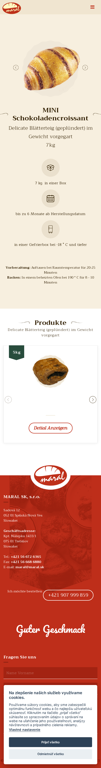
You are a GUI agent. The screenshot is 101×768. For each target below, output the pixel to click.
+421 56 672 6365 (26, 556)
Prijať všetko (50, 742)
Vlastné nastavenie (24, 730)
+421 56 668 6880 (26, 562)
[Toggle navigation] (92, 7)
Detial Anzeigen (50, 428)
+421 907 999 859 (68, 595)
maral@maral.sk (30, 567)
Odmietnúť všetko (50, 754)
